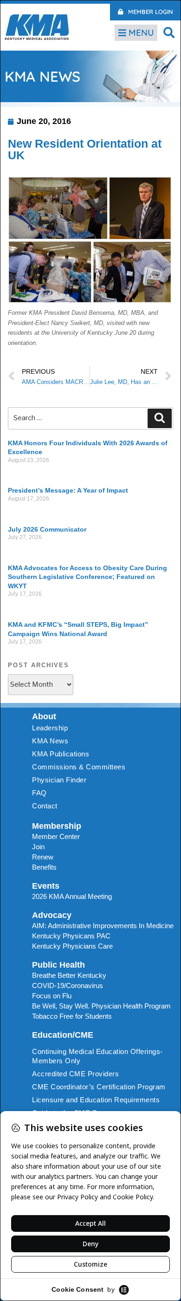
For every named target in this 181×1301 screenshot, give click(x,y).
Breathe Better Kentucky (69, 975)
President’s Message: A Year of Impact (68, 490)
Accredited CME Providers (75, 1074)
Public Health (58, 964)
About (44, 716)
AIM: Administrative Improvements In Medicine (103, 926)
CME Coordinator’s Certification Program (99, 1087)
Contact (45, 806)
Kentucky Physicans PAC (71, 936)
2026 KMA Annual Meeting (72, 896)
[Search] (160, 418)
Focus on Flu (51, 996)
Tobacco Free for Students (72, 1016)
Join (38, 847)
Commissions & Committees (78, 767)
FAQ (39, 793)
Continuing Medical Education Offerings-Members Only (97, 1056)
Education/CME (62, 1035)
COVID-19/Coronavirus (67, 985)
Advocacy (51, 915)
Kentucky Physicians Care (72, 946)
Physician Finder (59, 780)
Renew (42, 857)
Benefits (44, 867)
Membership (56, 826)
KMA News (50, 741)
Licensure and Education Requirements (96, 1100)
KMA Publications (60, 754)
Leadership (50, 728)
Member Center (56, 836)
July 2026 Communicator (47, 529)
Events (45, 886)
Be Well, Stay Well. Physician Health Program (101, 1006)
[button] (169, 32)
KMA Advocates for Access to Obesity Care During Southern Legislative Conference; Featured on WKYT (87, 577)
